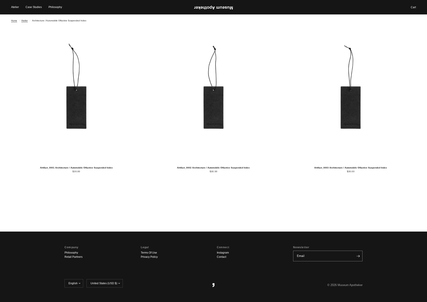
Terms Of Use (149, 252)
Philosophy (55, 7)
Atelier (15, 7)
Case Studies (34, 7)
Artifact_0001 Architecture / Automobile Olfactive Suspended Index (76, 167)
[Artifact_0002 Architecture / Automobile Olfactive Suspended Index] (213, 96)
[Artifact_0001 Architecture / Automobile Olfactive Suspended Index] (76, 96)
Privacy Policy (149, 256)
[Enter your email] (358, 256)
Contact (221, 256)
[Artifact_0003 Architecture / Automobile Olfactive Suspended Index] (350, 96)
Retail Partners (73, 256)
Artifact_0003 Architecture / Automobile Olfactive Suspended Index (350, 167)
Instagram (223, 252)
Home (14, 20)
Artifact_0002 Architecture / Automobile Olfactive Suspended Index (213, 167)
